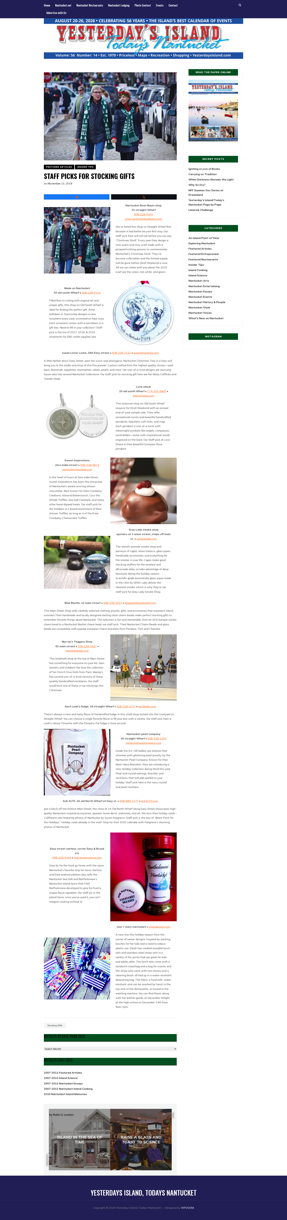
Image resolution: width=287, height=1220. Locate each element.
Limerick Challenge (201, 210)
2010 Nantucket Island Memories (65, 1094)
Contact (173, 5)
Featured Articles (59, 167)
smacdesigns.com (159, 926)
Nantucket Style (199, 307)
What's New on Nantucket (206, 318)
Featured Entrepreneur (204, 254)
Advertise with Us (56, 13)
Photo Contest (143, 5)
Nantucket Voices (200, 312)
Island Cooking (198, 270)
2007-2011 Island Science (61, 1078)
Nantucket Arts (199, 280)
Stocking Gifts (54, 1025)
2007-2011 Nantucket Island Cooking (68, 1088)
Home (47, 5)
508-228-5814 (89, 465)
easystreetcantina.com (88, 857)
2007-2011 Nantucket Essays (63, 1083)
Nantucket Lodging (119, 5)
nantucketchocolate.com (77, 469)
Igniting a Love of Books (204, 168)
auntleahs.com (147, 706)
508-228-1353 (156, 738)
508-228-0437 (87, 646)
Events (160, 5)
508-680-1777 (129, 801)
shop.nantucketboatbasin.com (143, 219)
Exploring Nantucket (202, 243)
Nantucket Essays (200, 291)
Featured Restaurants (203, 259)
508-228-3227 (112, 603)
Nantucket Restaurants (89, 5)
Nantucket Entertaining (204, 286)
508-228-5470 (143, 214)
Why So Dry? (197, 184)
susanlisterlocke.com (146, 352)
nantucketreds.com (77, 650)
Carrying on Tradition (203, 174)
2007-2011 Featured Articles (63, 1072)
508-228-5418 (61, 857)
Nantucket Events (200, 296)
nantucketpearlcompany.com (143, 743)
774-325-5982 (156, 391)
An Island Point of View (204, 238)
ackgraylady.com (147, 538)
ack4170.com (149, 801)
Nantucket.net (63, 5)
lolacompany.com (143, 395)
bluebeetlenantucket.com (140, 603)
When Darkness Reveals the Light (211, 179)
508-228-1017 (126, 706)
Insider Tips (85, 167)
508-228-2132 (121, 352)
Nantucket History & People (207, 302)
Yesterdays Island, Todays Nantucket (143, 1193)
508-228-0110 (91, 292)
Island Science (198, 275)
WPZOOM (187, 1207)
